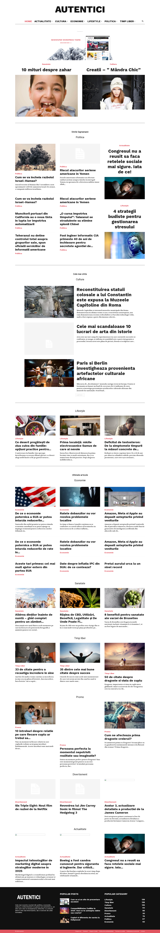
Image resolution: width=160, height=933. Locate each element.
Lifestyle (94, 21)
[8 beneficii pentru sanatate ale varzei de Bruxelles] (125, 598)
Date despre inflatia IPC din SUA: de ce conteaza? (80, 565)
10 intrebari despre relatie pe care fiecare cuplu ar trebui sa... (34, 734)
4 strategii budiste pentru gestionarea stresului (124, 219)
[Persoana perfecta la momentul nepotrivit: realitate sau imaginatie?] (80, 722)
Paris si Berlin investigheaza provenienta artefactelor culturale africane (106, 370)
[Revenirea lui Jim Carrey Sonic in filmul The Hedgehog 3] (80, 789)
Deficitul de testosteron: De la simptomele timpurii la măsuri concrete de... (123, 445)
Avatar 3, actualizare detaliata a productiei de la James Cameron (124, 809)
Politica (110, 21)
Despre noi (78, 931)
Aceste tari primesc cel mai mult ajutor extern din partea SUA (35, 567)
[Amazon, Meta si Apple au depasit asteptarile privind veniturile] (125, 497)
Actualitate (42, 21)
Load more (79, 395)
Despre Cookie (94, 931)
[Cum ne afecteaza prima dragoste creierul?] (125, 715)
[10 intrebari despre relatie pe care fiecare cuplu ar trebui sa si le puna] (35, 713)
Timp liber (127, 21)
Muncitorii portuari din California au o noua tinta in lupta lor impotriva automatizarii (33, 219)
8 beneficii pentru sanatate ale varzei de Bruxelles (124, 616)
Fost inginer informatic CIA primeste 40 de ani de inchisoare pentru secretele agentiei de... (79, 241)
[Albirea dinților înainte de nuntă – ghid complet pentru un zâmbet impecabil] (35, 598)
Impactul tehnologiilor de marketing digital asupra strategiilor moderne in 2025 (33, 866)
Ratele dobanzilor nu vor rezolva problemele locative (78, 517)
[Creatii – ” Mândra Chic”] (113, 92)
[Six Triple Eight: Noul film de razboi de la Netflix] (35, 789)
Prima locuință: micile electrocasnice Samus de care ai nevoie (78, 445)
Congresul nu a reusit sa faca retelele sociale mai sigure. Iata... (123, 864)
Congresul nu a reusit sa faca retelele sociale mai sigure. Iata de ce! (124, 161)
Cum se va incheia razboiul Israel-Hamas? (34, 179)
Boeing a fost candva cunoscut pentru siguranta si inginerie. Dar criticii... (79, 864)
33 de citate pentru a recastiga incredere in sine (34, 671)
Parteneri (85, 931)
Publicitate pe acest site (133, 931)
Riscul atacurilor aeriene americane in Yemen (78, 171)
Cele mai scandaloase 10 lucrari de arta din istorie (104, 329)
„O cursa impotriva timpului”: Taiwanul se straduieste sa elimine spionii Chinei (76, 219)
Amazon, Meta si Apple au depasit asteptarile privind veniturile (124, 517)
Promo (18, 727)
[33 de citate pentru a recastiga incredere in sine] (35, 653)
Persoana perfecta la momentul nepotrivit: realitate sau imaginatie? (78, 752)
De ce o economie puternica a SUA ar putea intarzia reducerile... (33, 517)
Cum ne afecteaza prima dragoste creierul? (122, 736)
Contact (143, 931)
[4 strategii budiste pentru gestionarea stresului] (125, 245)
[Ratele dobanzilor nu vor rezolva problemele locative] (80, 497)
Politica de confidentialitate (106, 931)
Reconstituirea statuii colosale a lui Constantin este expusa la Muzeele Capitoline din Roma (104, 297)
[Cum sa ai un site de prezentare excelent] (64, 901)
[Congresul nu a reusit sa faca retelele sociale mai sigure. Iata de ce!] (125, 188)
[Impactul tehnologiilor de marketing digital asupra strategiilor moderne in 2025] (35, 844)
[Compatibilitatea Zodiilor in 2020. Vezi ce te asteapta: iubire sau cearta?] (64, 910)
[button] (142, 21)
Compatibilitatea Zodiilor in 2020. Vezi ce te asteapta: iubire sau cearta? (85, 910)
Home (28, 21)
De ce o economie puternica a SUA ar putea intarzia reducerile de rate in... (34, 547)
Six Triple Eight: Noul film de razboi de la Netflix (33, 807)
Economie (76, 21)
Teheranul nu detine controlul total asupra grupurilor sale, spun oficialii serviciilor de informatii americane (31, 242)
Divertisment (21, 802)
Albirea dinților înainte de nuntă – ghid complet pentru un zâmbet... (33, 618)
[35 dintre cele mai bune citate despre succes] (80, 653)
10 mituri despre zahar (46, 69)
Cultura (60, 21)
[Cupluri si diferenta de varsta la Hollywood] (64, 919)
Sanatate (46, 64)
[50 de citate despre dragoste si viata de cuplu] (125, 656)
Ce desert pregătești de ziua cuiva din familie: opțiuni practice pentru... (33, 445)
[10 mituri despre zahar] (46, 96)
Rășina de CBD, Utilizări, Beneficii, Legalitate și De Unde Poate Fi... (78, 618)
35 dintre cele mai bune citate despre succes (77, 671)
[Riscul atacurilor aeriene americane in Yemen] (80, 154)
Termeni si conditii (120, 931)
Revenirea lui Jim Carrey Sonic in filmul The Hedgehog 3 (77, 809)
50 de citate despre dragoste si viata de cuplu (123, 678)
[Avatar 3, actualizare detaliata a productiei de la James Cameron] (125, 789)
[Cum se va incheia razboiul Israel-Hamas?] (35, 157)
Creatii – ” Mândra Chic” (113, 69)
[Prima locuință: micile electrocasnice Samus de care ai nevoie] (80, 425)
